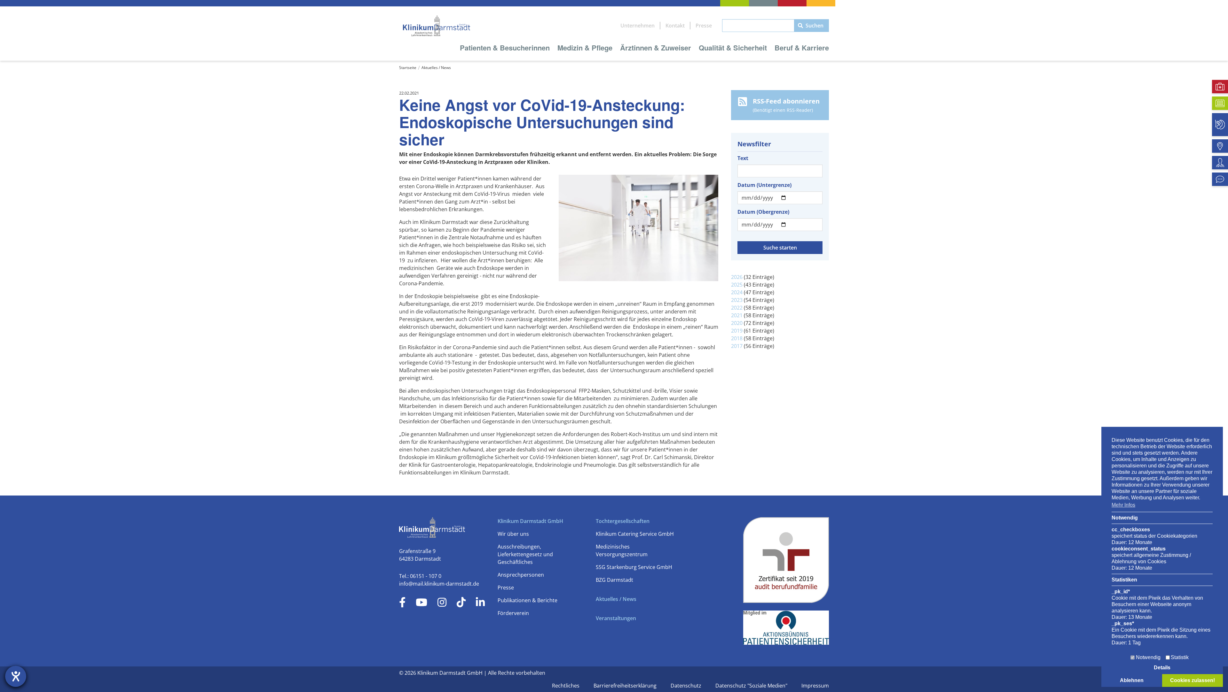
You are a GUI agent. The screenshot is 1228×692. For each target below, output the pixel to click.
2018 (737, 338)
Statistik (1180, 657)
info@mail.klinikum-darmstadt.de (439, 583)
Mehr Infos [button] (1123, 505)
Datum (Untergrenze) (764, 184)
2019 (737, 330)
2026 (737, 277)
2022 (737, 307)
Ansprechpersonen (521, 574)
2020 (737, 323)
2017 (737, 346)
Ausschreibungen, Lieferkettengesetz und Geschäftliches (525, 554)
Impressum (815, 685)
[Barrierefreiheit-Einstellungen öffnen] (15, 676)
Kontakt (675, 25)
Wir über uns (513, 533)
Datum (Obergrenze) (763, 211)
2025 (737, 284)
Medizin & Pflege (584, 47)
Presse (704, 25)
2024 (737, 292)
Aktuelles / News (436, 67)
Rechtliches (566, 685)
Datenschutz (687, 685)
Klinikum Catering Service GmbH (635, 533)
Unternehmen (637, 25)
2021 (737, 315)
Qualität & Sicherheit (733, 47)
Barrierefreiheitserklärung (626, 685)
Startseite (407, 67)
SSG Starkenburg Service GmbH (634, 567)
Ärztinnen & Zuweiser (655, 47)
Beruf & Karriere (802, 47)
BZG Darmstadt (614, 579)
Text (742, 158)
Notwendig (1148, 657)
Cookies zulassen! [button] (1192, 680)
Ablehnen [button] (1132, 680)
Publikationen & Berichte (527, 600)
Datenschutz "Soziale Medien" (752, 685)
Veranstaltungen (616, 618)
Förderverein (513, 613)
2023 (737, 300)
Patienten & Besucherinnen (505, 47)
